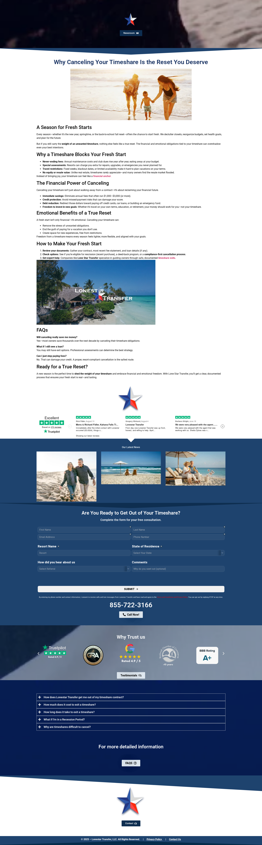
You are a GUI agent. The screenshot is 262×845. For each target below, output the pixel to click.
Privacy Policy (154, 839)
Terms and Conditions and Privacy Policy (172, 597)
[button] (38, 653)
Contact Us (175, 839)
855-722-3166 (131, 605)
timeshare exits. (167, 258)
